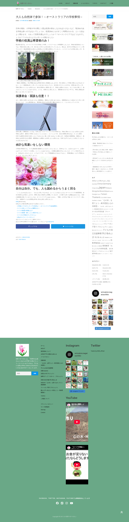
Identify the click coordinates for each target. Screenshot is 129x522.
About (67, 3)
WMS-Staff (36, 20)
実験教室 (107, 237)
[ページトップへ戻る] (121, 512)
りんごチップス (107, 214)
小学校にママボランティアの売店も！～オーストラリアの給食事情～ (37, 206)
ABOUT (43, 348)
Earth (93, 268)
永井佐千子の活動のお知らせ (49, 354)
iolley (17, 201)
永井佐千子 (103, 243)
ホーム (42, 345)
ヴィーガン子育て (103, 221)
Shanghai (94, 194)
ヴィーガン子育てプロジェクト (49, 387)
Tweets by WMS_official (97, 351)
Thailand (96, 197)
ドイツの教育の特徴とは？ (25, 210)
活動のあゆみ (44, 371)
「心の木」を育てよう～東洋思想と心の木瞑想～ (102, 203)
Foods (104, 271)
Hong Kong (95, 188)
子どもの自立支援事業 (47, 368)
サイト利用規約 (45, 407)
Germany (107, 183)
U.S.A (101, 197)
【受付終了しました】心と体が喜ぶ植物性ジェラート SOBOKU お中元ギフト (102, 160)
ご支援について (45, 398)
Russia (111, 191)
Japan (102, 187)
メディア (106, 216)
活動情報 (105, 282)
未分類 (104, 279)
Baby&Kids (95, 265)
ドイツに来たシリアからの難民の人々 (28, 208)
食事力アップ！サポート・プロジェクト (52, 376)
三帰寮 (109, 227)
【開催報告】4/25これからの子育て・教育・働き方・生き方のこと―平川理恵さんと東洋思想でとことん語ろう (102, 169)
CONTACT (103, 3)
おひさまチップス (107, 209)
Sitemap (43, 409)
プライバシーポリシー (47, 404)
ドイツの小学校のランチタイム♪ (26, 215)
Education (26, 237)
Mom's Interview (107, 274)
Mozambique (104, 191)
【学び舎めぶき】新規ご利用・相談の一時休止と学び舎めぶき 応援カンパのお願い (102, 152)
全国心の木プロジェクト (47, 373)
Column (105, 265)
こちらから (50, 221)
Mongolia (95, 191)
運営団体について (46, 351)
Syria (99, 194)
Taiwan (104, 194)
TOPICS (94, 3)
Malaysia (109, 188)
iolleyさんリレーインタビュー (26, 217)
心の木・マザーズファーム (104, 240)
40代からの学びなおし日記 (101, 181)
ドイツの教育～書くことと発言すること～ (29, 213)
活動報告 (100, 246)
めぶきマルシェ (100, 214)
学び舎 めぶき (100, 237)
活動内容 (75, 3)
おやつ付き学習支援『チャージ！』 (102, 211)
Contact (43, 412)
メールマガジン (85, 3)
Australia (22, 239)
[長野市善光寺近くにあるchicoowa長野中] (111, 323)
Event (93, 271)
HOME (60, 3)
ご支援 (111, 3)
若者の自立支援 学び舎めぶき (49, 380)
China (99, 183)
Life (93, 274)
